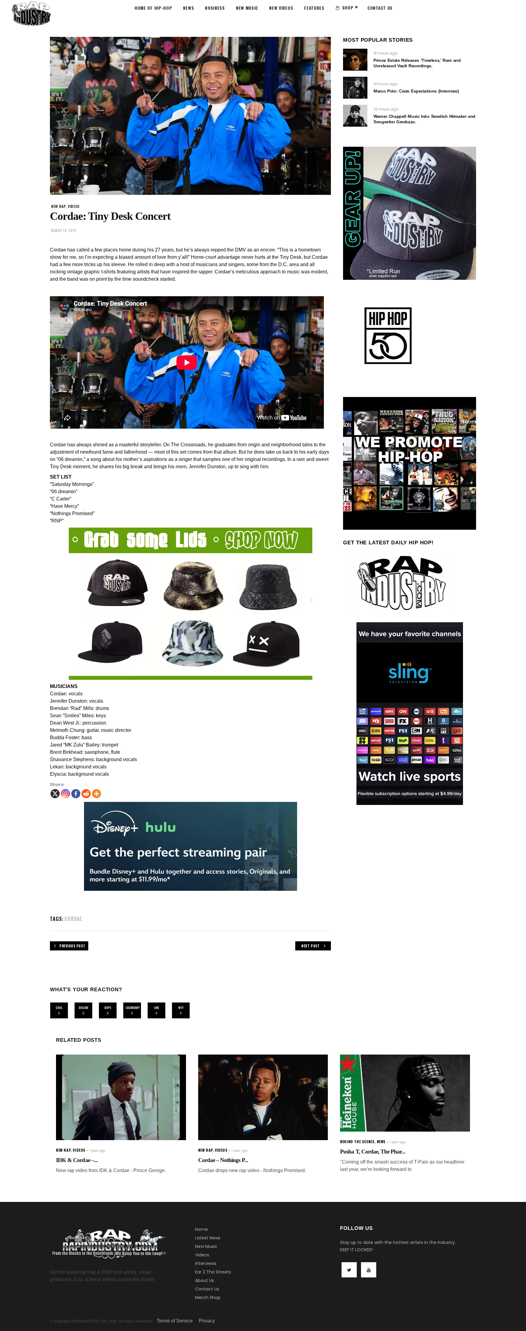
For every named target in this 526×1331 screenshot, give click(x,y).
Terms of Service (175, 1320)
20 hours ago (385, 109)
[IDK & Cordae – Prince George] (121, 1097)
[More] (96, 793)
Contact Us (207, 1289)
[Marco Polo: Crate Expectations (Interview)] (355, 88)
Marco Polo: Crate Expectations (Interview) (416, 91)
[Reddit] (86, 793)
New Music (206, 1246)
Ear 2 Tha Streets (213, 1272)
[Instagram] (65, 793)
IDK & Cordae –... (77, 1160)
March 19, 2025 (64, 230)
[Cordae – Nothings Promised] (263, 1097)
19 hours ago (385, 83)
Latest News (207, 1238)
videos (74, 206)
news (381, 1141)
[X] (55, 793)
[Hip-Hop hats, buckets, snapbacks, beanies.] (190, 604)
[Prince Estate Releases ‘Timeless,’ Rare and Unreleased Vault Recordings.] (355, 60)
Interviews (205, 1263)
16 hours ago (385, 53)
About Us (204, 1280)
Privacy (207, 1320)
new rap (58, 206)
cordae (73, 918)
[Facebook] (75, 793)
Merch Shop (207, 1297)
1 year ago (97, 1150)
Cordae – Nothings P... (223, 1160)
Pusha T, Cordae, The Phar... (372, 1151)
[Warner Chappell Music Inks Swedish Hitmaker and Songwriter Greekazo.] (355, 116)
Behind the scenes (357, 1141)
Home (201, 1229)
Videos (202, 1255)
